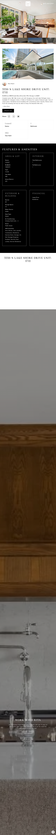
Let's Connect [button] (28, 733)
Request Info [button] (8, 110)
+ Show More (6, 106)
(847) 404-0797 (48, 4)
